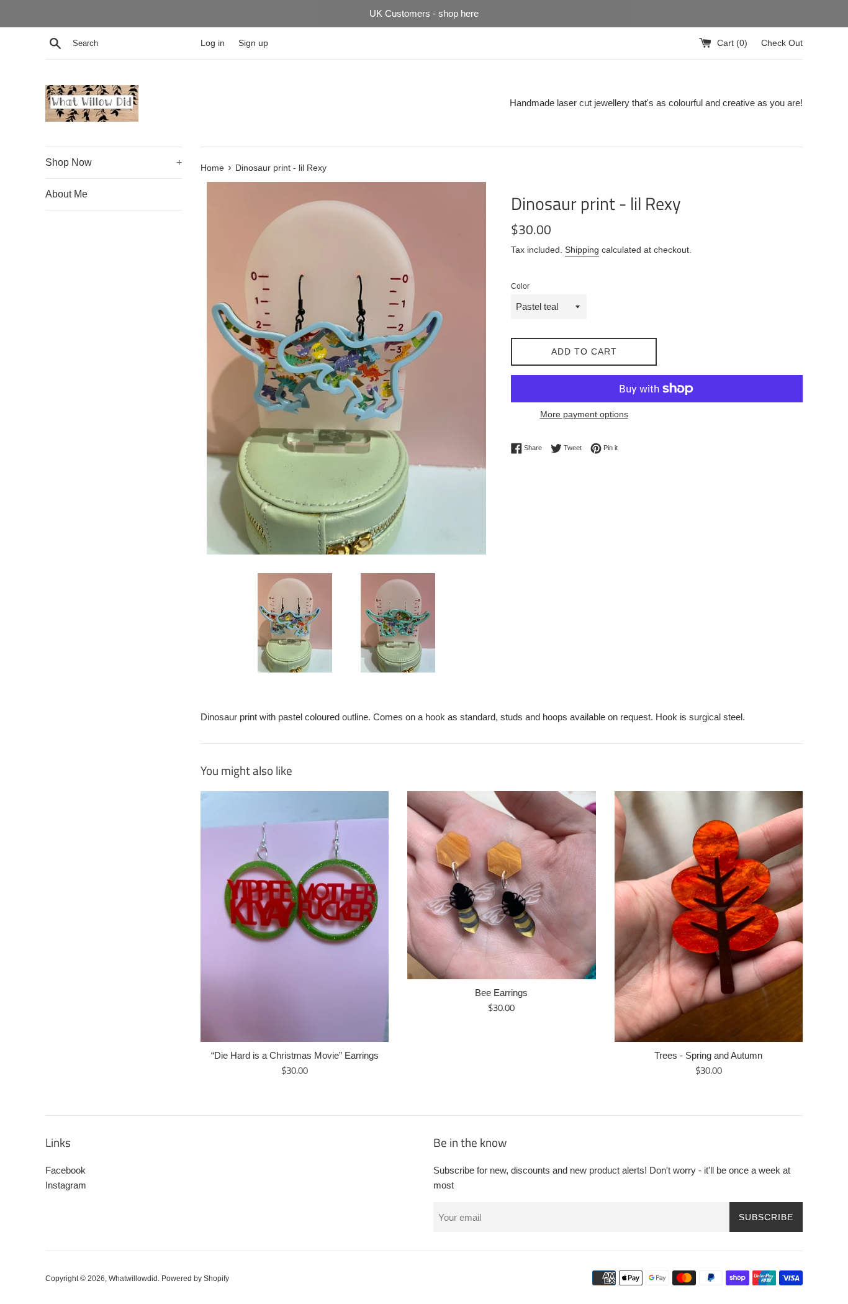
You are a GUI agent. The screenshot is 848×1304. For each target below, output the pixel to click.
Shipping (582, 250)
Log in (213, 43)
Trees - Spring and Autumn (708, 1055)
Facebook (65, 1170)
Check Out (782, 43)
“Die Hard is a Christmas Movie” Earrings (295, 1055)
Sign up (253, 43)
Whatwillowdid (133, 1278)
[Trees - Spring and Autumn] (709, 916)
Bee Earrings (501, 992)
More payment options (584, 414)
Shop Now (113, 162)
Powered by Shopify (195, 1278)
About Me (66, 194)
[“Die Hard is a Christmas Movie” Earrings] (295, 916)
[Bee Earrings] (501, 885)
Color (520, 286)
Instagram (65, 1185)
